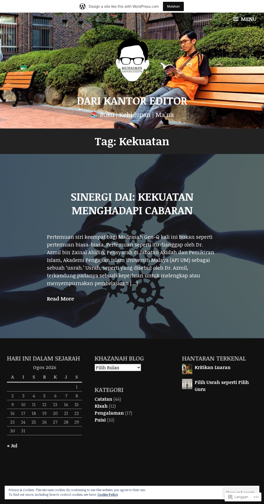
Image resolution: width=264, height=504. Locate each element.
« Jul (12, 445)
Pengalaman (109, 413)
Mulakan (173, 6)
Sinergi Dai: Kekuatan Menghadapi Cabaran (132, 203)
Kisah (101, 406)
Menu (248, 18)
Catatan (103, 399)
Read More (60, 298)
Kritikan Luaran (212, 367)
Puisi (100, 420)
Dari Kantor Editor (132, 100)
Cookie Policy (107, 494)
